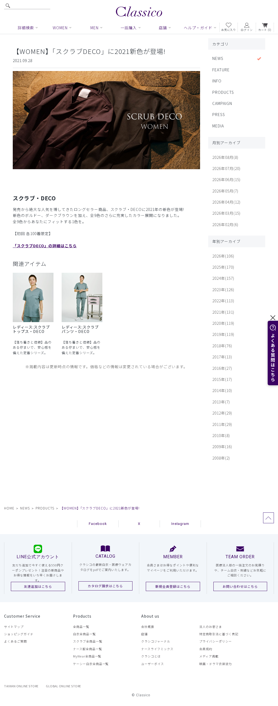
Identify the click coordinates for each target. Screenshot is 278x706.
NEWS (217, 58)
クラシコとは (151, 656)
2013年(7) (221, 402)
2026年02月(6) (225, 224)
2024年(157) (223, 278)
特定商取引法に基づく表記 (218, 634)
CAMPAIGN (222, 103)
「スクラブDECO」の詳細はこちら (45, 245)
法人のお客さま (210, 626)
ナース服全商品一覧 (87, 649)
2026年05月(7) (225, 191)
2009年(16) (222, 446)
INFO (217, 81)
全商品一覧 (81, 626)
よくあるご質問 (15, 641)
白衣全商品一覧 (84, 634)
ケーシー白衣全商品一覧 (91, 664)
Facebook (98, 524)
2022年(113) (223, 300)
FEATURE (221, 69)
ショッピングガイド (18, 634)
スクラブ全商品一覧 (87, 641)
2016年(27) (222, 368)
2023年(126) (223, 289)
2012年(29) (222, 413)
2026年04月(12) (226, 202)
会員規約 (205, 649)
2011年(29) (222, 424)
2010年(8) (221, 435)
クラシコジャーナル (155, 641)
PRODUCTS (223, 92)
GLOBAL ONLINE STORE (63, 686)
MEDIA (218, 126)
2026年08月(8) (225, 157)
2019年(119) (223, 334)
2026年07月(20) (226, 168)
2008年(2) (221, 458)
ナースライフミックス (157, 649)
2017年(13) (222, 357)
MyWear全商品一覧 (87, 656)
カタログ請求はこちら (105, 585)
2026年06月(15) (226, 179)
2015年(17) (222, 379)
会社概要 (147, 626)
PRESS (218, 114)
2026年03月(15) (226, 213)
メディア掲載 (209, 656)
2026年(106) (223, 256)
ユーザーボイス (152, 664)
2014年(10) (222, 390)
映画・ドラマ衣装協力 (215, 664)
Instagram (180, 524)
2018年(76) (222, 345)
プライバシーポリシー (215, 641)
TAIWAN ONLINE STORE (21, 686)
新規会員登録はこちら (173, 586)
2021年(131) (223, 312)
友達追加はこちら (38, 586)
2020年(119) (223, 323)
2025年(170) (223, 267)
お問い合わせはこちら (240, 586)
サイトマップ (14, 626)
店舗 (144, 634)
